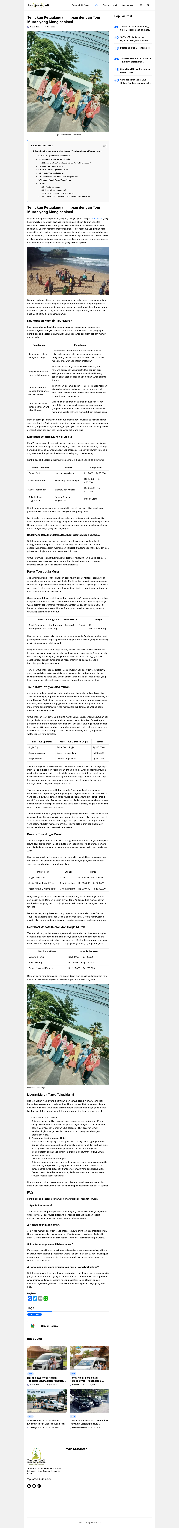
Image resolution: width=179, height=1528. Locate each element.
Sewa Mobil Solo (80, 5)
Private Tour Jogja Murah (53, 173)
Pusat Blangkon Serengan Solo (135, 47)
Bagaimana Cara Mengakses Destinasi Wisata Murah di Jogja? (67, 163)
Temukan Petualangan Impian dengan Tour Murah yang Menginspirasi (68, 151)
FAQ (43, 183)
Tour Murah (35, 1314)
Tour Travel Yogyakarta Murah (55, 170)
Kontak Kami (128, 5)
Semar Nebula (36, 27)
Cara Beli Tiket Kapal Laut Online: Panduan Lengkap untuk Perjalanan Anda (89, 1423)
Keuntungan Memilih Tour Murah (55, 156)
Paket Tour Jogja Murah (52, 166)
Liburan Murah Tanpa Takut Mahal (56, 180)
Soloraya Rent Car (37, 1428)
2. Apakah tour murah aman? (55, 190)
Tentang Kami (110, 5)
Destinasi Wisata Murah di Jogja (56, 159)
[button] (148, 5)
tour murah (96, 218)
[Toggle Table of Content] (103, 146)
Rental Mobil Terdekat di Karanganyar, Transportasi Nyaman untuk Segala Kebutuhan (89, 1380)
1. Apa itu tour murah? (52, 187)
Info (96, 5)
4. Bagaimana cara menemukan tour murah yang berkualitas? (68, 196)
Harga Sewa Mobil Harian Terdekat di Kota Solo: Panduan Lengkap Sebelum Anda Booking (46, 1380)
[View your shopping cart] (140, 5)
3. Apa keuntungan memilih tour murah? (59, 193)
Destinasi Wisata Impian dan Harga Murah (60, 176)
